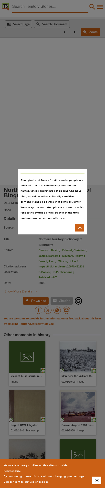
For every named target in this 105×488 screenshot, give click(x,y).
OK (80, 227)
